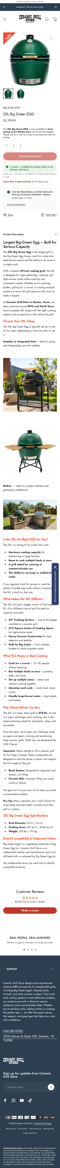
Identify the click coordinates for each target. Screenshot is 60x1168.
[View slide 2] (28, 950)
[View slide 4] (36, 950)
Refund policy (11, 1128)
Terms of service (35, 1128)
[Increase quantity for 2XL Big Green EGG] (20, 146)
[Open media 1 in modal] (51, 38)
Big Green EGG (11, 107)
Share (10, 214)
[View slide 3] (32, 950)
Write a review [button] (30, 910)
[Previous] (4, 7)
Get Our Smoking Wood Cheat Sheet (55, 586)
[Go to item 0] (8, 94)
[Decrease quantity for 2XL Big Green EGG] (6, 146)
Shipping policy (48, 1128)
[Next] (55, 7)
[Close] (55, 567)
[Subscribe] (51, 1087)
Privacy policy (23, 1128)
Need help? (51, 214)
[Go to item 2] (21, 94)
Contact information (30, 1133)
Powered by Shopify (43, 1123)
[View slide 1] (24, 950)
